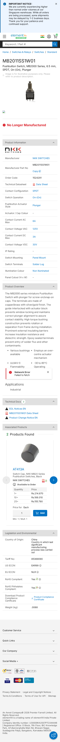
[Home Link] (24, 36)
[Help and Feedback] (53, 735)
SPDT (36, 190)
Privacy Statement (11, 692)
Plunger (37, 205)
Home (6, 52)
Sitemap (52, 696)
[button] (4, 36)
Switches (39, 52)
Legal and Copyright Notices (37, 692)
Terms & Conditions (12, 696)
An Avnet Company (12, 712)
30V (35, 244)
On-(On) (37, 197)
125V (35, 228)
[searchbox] (27, 44)
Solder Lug (38, 264)
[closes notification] (56, 4)
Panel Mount (39, 257)
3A (34, 236)
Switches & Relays (21, 52)
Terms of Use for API (35, 696)
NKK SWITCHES (41, 158)
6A (34, 221)
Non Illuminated (41, 270)
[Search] (54, 44)
